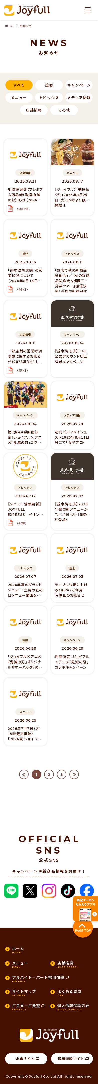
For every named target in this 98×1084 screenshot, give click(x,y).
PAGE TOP (83, 930)
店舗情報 (34, 110)
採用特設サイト (71, 1058)
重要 (49, 85)
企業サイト (25, 1058)
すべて (19, 85)
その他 (64, 110)
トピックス (49, 97)
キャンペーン (79, 85)
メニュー (19, 97)
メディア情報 (79, 97)
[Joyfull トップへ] (27, 10)
